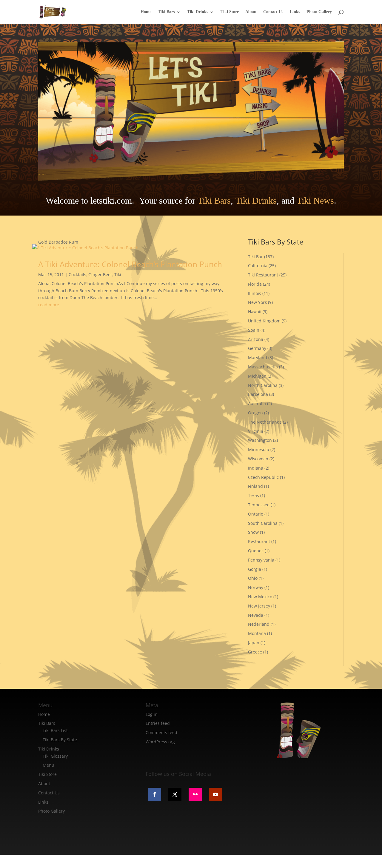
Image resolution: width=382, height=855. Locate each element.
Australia (257, 403)
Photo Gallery (319, 12)
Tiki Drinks (197, 12)
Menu (48, 765)
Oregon (255, 413)
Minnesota (258, 449)
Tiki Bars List (55, 730)
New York (257, 302)
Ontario (255, 514)
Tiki (117, 274)
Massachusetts (263, 367)
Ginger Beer (100, 274)
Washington (260, 440)
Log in (152, 714)
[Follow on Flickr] (195, 794)
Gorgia (254, 569)
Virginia (255, 431)
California (257, 265)
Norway (255, 587)
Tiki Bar (255, 256)
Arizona (255, 339)
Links (295, 12)
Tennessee (258, 505)
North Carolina (263, 385)
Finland (255, 486)
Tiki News (315, 200)
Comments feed (161, 732)
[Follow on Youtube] (215, 794)
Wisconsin (258, 459)
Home (146, 12)
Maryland (257, 357)
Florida (255, 284)
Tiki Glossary (55, 756)
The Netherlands (265, 422)
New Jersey (259, 606)
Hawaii (254, 311)
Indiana (255, 468)
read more (48, 304)
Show (253, 532)
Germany (257, 348)
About (251, 12)
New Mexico (260, 596)
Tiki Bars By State (60, 739)
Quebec (256, 550)
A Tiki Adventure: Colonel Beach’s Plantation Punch (130, 264)
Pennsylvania (261, 560)
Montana (257, 633)
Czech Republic (263, 477)
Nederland (258, 624)
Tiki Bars (166, 12)
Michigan (257, 376)
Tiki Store (230, 12)
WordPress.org (160, 742)
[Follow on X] (174, 794)
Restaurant (259, 541)
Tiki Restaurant (263, 275)
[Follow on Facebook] (154, 794)
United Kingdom (264, 321)
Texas (253, 495)
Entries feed (158, 723)
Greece (255, 652)
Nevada (255, 615)
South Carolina (263, 523)
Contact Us (273, 12)
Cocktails (77, 274)
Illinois (254, 293)
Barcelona (258, 394)
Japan (253, 642)
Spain (253, 330)
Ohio (253, 578)
